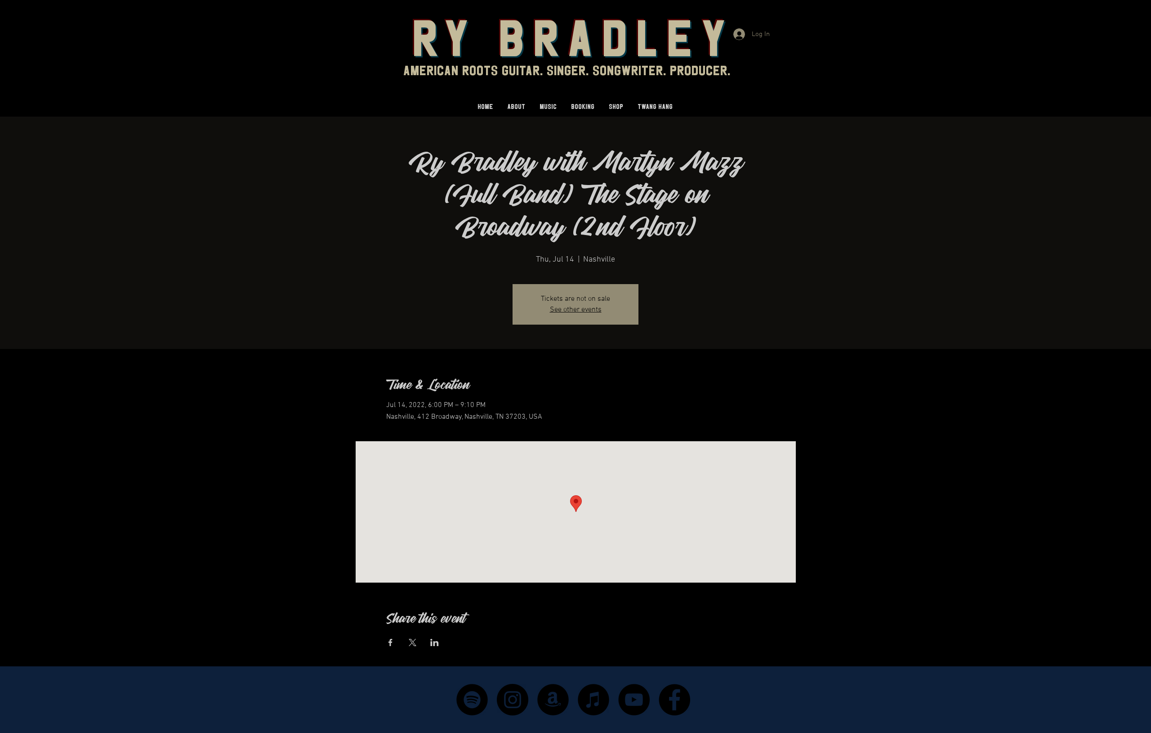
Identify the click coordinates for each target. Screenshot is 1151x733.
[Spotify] (472, 699)
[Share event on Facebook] (390, 642)
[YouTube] (634, 699)
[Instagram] (512, 699)
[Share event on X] (412, 642)
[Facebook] (674, 699)
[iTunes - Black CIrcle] (593, 699)
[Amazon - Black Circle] (553, 699)
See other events (576, 309)
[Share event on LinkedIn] (434, 642)
